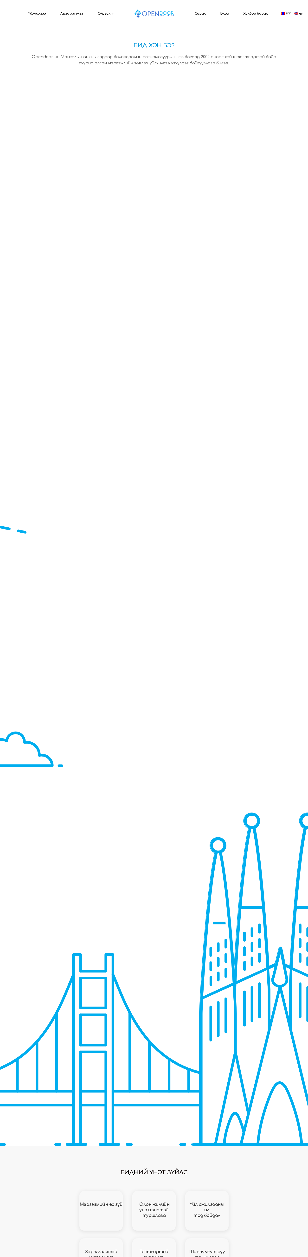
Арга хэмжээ (71, 13)
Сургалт (106, 13)
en (300, 13)
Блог (224, 13)
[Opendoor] (154, 13)
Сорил (200, 13)
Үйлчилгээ (37, 13)
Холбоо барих (255, 13)
